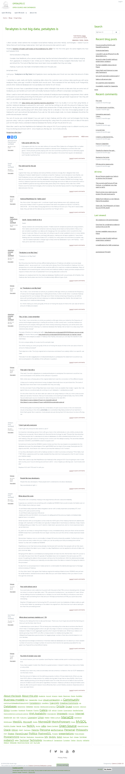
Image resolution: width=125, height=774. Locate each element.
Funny (36, 710)
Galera (44, 710)
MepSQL (17, 721)
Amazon (54, 696)
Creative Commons (69, 703)
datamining (75, 40)
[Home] (5, 5)
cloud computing (51, 700)
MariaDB (67, 717)
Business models (14, 699)
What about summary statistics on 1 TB (33, 617)
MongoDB (44, 721)
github (54, 710)
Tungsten (66, 740)
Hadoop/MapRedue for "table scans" (33, 199)
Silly (46, 737)
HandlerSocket (78, 710)
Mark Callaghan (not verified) (13, 219)
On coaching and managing (105, 83)
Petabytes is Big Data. (13, 132)
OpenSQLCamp (82, 726)
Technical (24, 740)
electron (83, 707)
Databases (10, 706)
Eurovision (14, 710)
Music (73, 722)
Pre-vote (99, 100)
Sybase (76, 737)
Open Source (68, 725)
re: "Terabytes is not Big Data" (30, 288)
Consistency (35, 703)
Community (71, 699)
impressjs (62, 713)
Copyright (54, 703)
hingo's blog (17, 18)
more (96, 89)
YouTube (37, 743)
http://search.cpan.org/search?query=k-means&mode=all (38, 400)
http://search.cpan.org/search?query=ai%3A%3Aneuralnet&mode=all (42, 402)
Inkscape (71, 714)
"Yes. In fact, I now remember (29, 317)
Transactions (58, 740)
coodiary (45, 703)
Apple (60, 696)
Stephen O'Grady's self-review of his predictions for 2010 (32, 49)
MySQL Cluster (10, 726)
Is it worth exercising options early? (108, 76)
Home (5, 18)
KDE (17, 718)
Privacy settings (62, 765)
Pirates (11, 733)
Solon (59, 737)
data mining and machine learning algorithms (38, 103)
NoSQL (86, 40)
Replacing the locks (102, 157)
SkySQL (52, 737)
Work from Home (23, 743)
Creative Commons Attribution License (40, 765)
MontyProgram (61, 721)
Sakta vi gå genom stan (103, 79)
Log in (65, 136)
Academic (42, 696)
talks (17, 740)
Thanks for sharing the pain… (105, 150)
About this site (30, 696)
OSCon (14, 730)
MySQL (81, 40)
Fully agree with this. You (30, 143)
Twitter (73, 740)
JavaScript (8, 718)
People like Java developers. (30, 478)
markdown (78, 718)
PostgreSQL (44, 733)
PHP (5, 734)
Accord (48, 696)
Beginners (66, 696)
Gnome (60, 710)
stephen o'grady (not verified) (11, 252)
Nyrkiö (38, 726)
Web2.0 (6, 743)
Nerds (18, 726)
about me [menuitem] (33, 13)
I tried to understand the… (105, 137)
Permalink (10, 150)
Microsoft (27, 722)
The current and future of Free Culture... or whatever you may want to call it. (106, 185)
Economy (76, 707)
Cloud (40, 700)
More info (31, 772)
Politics (33, 733)
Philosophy (82, 730)
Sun (71, 737)
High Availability (37, 713)
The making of (48, 740)
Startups (66, 737)
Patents (35, 730)
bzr (26, 700)
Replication (30, 737)
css (80, 703)
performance (57, 730)
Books (73, 696)
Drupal (68, 706)
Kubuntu (23, 718)
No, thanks (107, 769)
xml (31, 743)
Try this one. (100, 123)
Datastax (29, 707)
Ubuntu (79, 740)
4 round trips (100, 130)
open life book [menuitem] (19, 13)
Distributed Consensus (48, 707)
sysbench (9, 740)
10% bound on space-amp (104, 164)
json (14, 718)
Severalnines (39, 737)
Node (24, 726)
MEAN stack (8, 722)
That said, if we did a (27, 370)
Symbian (83, 737)
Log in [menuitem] (120, 1)
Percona (45, 729)
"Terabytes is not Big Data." (28, 252)
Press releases (79, 734)
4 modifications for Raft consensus (107, 245)
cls (61, 700)
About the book (12, 696)
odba (43, 726)
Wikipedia (13, 743)
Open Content (52, 726)
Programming (11, 737)
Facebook (21, 710)
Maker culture (55, 718)
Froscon (29, 710)
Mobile (35, 722)
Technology (36, 740)
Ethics (7, 710)
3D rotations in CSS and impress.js (107, 220)
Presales (55, 734)
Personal (69, 729)
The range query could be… (105, 107)
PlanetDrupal (21, 733)
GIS (49, 710)
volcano (86, 740)
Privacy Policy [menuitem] (62, 757)
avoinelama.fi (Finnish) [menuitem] (103, 252)
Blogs (10, 18)
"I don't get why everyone (28, 425)
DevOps (36, 707)
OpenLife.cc (19, 3)
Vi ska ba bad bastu (102, 50)
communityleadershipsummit (16, 703)
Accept (100, 769)
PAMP (21, 730)
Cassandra (33, 700)
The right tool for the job (27, 166)
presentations (66, 733)
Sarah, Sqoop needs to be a (32, 220)
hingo (84, 36)
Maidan (47, 718)
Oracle (7, 730)
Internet (79, 713)
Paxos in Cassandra (102, 144)
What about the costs (26, 496)
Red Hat (23, 737)
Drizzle (60, 706)
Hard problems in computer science (16, 714)
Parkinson (27, 730)
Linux (41, 717)
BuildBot (79, 696)
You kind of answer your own (30, 656)
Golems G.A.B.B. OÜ (118, 763)
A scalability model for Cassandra (107, 86)
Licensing (32, 717)
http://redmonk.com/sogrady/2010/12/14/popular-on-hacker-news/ (60, 334)
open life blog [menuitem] (6, 13)
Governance (67, 710)
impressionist (51, 714)
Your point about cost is (28, 587)
